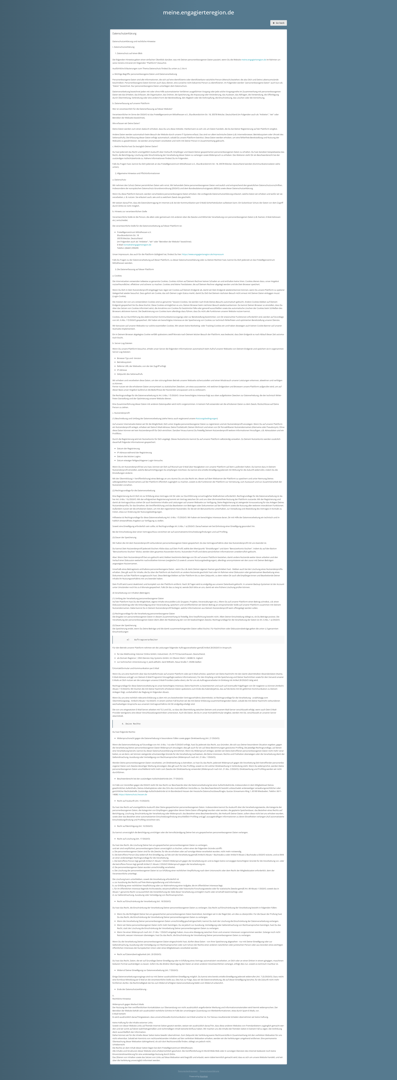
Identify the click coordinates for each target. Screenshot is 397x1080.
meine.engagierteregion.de (253, 59)
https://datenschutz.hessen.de (133, 794)
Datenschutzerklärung (209, 1071)
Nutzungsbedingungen (206, 418)
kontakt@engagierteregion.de (137, 244)
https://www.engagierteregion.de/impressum (203, 254)
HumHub (204, 1076)
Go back (279, 22)
